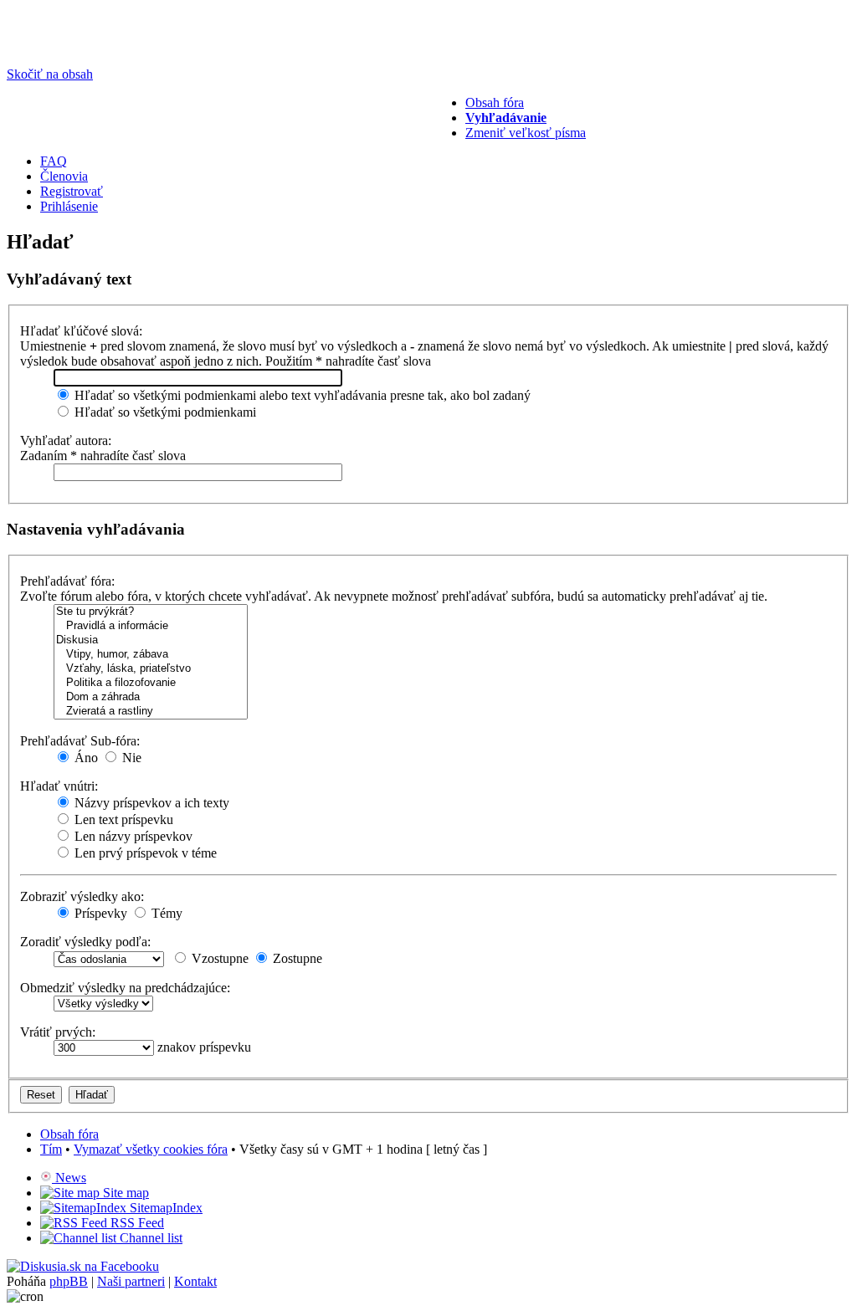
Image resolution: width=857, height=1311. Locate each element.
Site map (124, 1193)
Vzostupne (218, 958)
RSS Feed (135, 1223)
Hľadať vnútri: (59, 786)
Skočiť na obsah (50, 74)
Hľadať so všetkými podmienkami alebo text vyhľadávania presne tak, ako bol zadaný (301, 395)
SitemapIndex (164, 1208)
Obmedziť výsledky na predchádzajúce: (125, 988)
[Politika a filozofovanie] (150, 683)
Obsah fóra (494, 102)
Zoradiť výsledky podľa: (85, 942)
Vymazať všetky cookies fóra (151, 1149)
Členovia (64, 176)
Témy (165, 913)
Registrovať (71, 191)
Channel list (149, 1238)
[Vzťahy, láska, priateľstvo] (150, 669)
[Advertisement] (269, 133)
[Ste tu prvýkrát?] (150, 612)
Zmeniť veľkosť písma (525, 132)
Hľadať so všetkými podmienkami (163, 412)
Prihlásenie (69, 206)
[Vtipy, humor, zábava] (150, 655)
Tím (51, 1149)
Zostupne (295, 958)
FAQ (53, 161)
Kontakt (195, 1281)
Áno (84, 757)
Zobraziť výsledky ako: (82, 896)
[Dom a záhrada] (150, 697)
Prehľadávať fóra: (67, 581)
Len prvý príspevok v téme (144, 853)
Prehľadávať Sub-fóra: (80, 741)
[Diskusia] (150, 640)
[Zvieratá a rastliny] (150, 711)
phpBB (68, 1281)
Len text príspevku (122, 819)
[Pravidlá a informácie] (150, 626)
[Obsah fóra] (69, 45)
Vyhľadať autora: (65, 440)
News (69, 1177)
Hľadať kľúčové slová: (81, 331)
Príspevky (99, 913)
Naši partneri (131, 1281)
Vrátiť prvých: (57, 1032)
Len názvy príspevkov (131, 836)
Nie (130, 757)
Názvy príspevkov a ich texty (150, 803)
